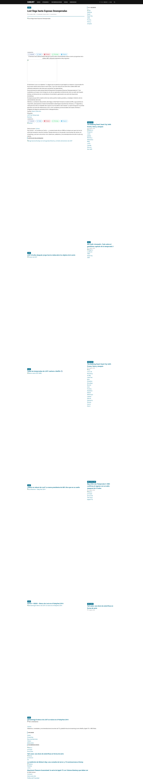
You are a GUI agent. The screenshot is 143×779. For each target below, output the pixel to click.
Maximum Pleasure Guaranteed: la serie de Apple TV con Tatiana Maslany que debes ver (57, 770)
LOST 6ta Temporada (33, 115)
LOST (29, 7)
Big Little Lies (91, 481)
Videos (66, 2)
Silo (89, 242)
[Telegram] (106, 2)
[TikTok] (109, 2)
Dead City (90, 122)
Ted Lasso (90, 604)
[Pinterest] (104, 2)
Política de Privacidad (33, 778)
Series (38, 2)
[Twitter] (107, 2)
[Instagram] (101, 2)
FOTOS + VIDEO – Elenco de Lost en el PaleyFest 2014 (45, 603)
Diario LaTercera (36, 111)
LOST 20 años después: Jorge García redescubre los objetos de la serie (51, 255)
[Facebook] (99, 2)
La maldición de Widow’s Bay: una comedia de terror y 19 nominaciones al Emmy (55, 762)
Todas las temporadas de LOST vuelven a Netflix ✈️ (45, 371)
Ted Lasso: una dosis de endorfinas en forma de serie (45, 754)
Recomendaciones (57, 2)
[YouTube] (111, 2)
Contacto (29, 774)
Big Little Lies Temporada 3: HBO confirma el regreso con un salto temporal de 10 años (98, 486)
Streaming (45, 2)
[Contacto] (103, 2)
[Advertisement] (98, 633)
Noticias (29, 117)
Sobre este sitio (31, 776)
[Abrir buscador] (114, 2)
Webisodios (73, 2)
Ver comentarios (33, 721)
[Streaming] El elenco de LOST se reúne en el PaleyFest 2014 (47, 720)
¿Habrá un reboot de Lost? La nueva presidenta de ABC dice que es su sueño (53, 487)
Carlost (29, 726)
